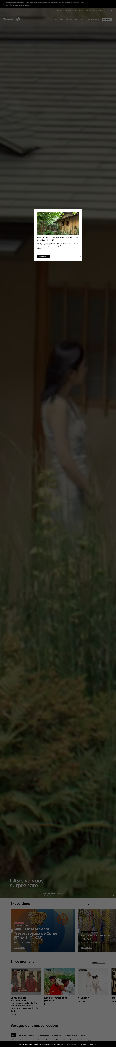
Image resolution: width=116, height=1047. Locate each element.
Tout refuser (83, 1044)
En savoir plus (42, 256)
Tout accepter (72, 1044)
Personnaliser (93, 1044)
